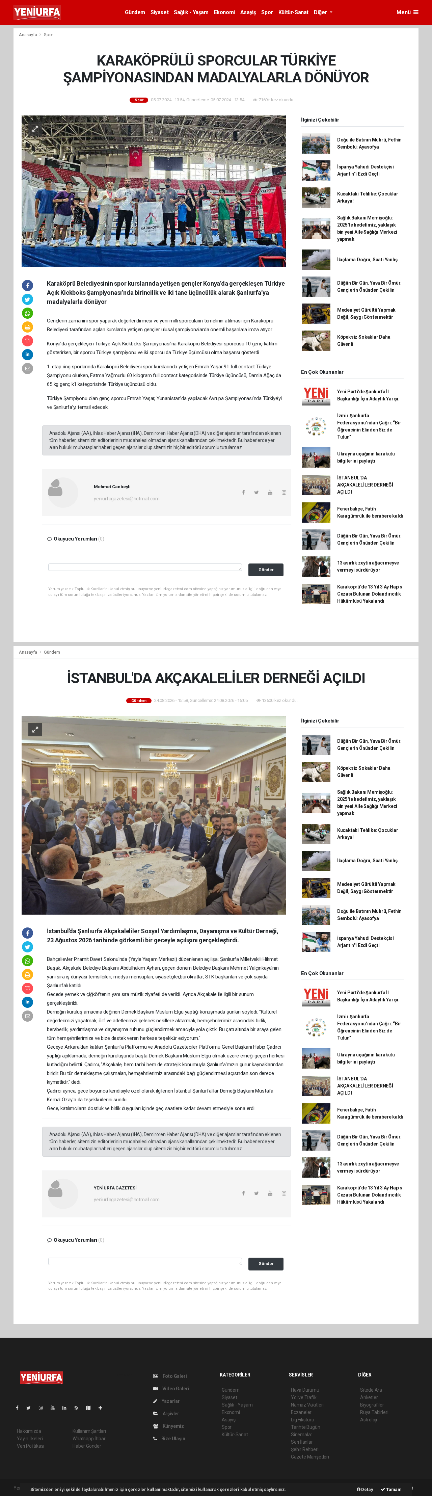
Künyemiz (173, 1426)
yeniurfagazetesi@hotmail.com (127, 498)
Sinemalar (301, 1434)
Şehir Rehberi (305, 1449)
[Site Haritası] (91, 1408)
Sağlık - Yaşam (191, 12)
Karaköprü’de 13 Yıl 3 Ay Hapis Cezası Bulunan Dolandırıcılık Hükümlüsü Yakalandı (369, 594)
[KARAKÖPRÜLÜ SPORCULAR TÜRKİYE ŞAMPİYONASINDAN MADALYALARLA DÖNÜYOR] (154, 190)
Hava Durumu (305, 1390)
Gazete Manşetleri (310, 1457)
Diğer (321, 12)
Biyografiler (372, 1405)
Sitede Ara (371, 1390)
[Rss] (79, 1408)
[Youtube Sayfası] (55, 1408)
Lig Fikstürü (302, 1419)
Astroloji (368, 1419)
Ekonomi (224, 12)
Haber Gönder (87, 1446)
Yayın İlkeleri (30, 1438)
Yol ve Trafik (304, 1397)
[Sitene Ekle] (103, 1408)
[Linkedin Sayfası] (67, 1408)
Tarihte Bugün (305, 1427)
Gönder (266, 569)
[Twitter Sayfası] (31, 1408)
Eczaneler (301, 1412)
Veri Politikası (30, 1446)
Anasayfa (28, 34)
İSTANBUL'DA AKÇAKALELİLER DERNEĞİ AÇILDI (365, 485)
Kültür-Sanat (293, 12)
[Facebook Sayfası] (20, 1408)
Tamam (393, 1489)
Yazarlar (170, 1401)
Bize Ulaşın (172, 1438)
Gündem (135, 12)
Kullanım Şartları (89, 1431)
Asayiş (248, 12)
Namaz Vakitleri (307, 1405)
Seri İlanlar (302, 1442)
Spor (267, 12)
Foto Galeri (174, 1376)
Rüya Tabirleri (374, 1412)
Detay (366, 1489)
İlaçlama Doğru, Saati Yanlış (367, 259)
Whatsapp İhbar (89, 1438)
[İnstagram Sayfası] (43, 1408)
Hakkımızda (29, 1431)
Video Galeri (175, 1388)
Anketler (369, 1397)
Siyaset (159, 12)
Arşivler (170, 1413)
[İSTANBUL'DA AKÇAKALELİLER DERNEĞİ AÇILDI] (154, 815)
